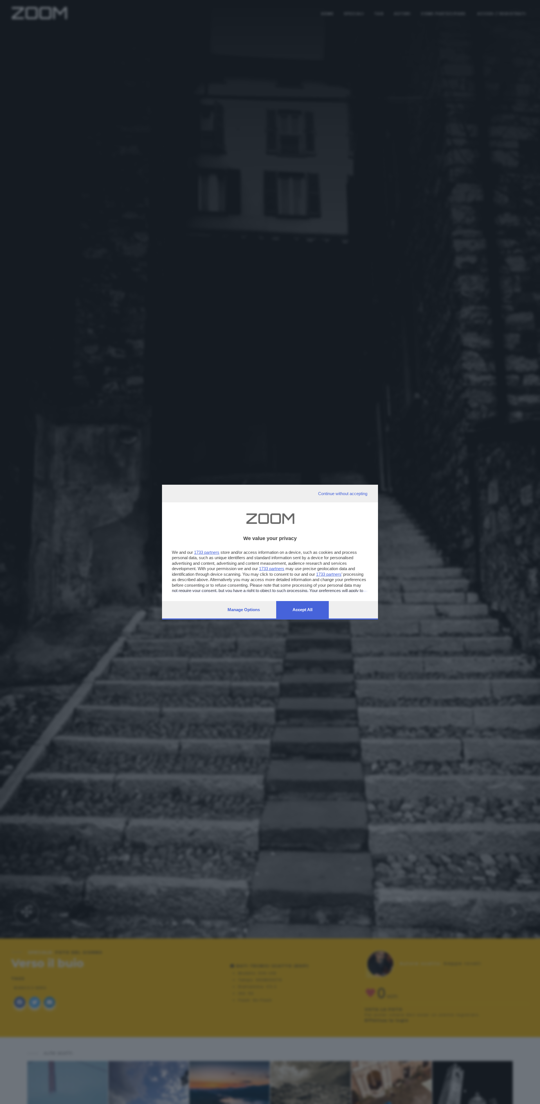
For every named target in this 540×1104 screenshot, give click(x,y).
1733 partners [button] (206, 552)
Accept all (302, 609)
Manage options (244, 609)
